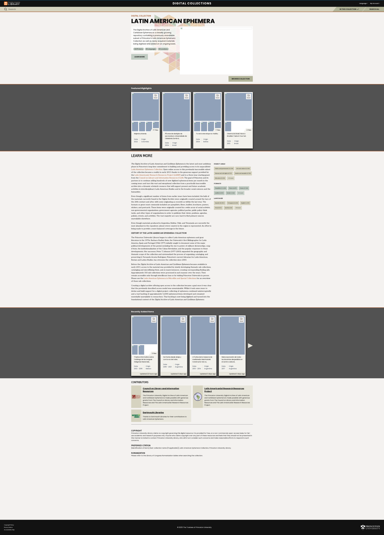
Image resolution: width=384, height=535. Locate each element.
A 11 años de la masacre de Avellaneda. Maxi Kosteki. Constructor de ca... (202, 359)
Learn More (139, 57)
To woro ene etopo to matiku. (207, 133)
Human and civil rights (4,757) (223, 173)
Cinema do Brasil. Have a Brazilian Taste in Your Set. (236, 134)
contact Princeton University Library (164, 438)
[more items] (250, 345)
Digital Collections (192, 3)
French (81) (218, 208)
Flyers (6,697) (233, 188)
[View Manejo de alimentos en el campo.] (216, 50)
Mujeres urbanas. (140, 133)
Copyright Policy (9, 525)
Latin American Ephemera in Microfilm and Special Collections (170, 278)
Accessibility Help (9, 530)
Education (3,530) (220, 178)
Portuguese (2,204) (233, 203)
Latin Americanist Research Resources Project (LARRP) (157, 175)
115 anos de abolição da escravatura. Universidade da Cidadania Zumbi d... (176, 136)
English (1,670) (245, 203)
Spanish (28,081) (219, 203)
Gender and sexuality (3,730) (243, 173)
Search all (374, 9)
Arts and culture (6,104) (243, 168)
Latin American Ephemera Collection (146, 169)
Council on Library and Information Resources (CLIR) (161, 178)
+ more (230, 178)
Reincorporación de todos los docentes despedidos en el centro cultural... (232, 359)
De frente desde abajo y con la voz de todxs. (172, 358)
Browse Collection (241, 79)
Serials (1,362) (231, 193)
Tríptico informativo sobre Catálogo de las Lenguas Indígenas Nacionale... (144, 359)
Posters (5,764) (244, 188)
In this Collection (348, 9)
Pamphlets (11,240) (220, 188)
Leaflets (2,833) (219, 193)
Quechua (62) (228, 208)
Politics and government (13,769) (224, 168)
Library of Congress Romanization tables (162, 455)
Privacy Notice (8, 527)
